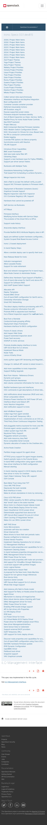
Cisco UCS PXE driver (12, 497)
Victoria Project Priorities (13, 70)
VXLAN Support (10, 145)
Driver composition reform (14, 397)
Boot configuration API (12, 102)
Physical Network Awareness (15, 380)
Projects (4, 739)
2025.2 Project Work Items (14, 45)
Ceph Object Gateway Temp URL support (20, 476)
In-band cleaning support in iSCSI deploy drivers (23, 471)
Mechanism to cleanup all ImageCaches (19, 597)
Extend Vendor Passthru (13, 539)
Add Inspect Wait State (13, 333)
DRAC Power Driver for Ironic (15, 604)
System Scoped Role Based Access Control (21, 239)
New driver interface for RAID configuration (21, 464)
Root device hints (10, 577)
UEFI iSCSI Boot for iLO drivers (16, 348)
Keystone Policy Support (13, 433)
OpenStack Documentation (28, 27)
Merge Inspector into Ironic (14, 177)
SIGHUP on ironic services (14, 341)
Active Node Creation (12, 448)
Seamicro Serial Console (13, 580)
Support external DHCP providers (17, 629)
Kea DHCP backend (11, 122)
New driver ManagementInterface (17, 624)
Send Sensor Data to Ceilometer (16, 627)
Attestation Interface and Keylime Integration (21, 99)
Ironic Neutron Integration (14, 404)
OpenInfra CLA (6, 797)
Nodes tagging (10, 137)
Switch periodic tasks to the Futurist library (21, 459)
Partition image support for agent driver (19, 452)
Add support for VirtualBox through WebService (22, 562)
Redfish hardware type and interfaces (19, 387)
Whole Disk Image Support (14, 585)
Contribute (5, 764)
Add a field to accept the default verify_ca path (22, 182)
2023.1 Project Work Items (14, 57)
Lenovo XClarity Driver (12, 355)
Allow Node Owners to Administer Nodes (20, 273)
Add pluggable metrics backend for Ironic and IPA (23, 426)
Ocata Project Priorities (13, 87)
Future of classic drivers (13, 331)
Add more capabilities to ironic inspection (20, 368)
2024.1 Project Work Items (14, 52)
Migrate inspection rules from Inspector (19, 194)
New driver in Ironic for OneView (16, 474)
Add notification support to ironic (17, 407)
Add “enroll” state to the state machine (19, 502)
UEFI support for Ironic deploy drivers (18, 634)
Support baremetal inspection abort (18, 336)
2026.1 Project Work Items (14, 42)
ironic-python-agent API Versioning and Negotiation (24, 360)
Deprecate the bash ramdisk (15, 488)
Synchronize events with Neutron (17, 142)
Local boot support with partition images (20, 565)
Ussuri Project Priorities (13, 72)
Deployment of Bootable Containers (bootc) (21, 189)
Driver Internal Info (11, 532)
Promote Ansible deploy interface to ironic (20, 345)
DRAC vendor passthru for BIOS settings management (25, 500)
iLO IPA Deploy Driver (12, 612)
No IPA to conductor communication (18, 135)
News (3, 747)
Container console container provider (18, 104)
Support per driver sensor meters (17, 162)
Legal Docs (5, 786)
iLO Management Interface (14, 545)
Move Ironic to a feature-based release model (22, 505)
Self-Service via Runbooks (14, 205)
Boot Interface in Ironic (13, 490)
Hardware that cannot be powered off (19, 201)
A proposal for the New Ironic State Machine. (21, 572)
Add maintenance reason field (15, 570)
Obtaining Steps (10, 157)
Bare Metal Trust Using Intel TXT (16, 483)
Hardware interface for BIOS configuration (20, 326)
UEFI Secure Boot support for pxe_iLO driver (21, 515)
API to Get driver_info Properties (16, 609)
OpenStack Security (8, 742)
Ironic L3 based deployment (15, 244)
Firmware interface (11, 214)
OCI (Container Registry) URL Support (19, 196)
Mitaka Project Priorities (13, 92)
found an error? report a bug (16, 719)
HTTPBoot (8, 209)
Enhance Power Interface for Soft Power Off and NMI (25, 399)
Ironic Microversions (12, 527)
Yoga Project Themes (12, 62)
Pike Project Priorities (12, 85)
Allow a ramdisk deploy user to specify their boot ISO (25, 252)
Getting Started (6, 774)
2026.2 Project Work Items (14, 40)
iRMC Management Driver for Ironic (17, 555)
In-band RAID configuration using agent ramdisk (23, 462)
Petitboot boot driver (12, 651)
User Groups (5, 754)
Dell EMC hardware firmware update (18, 644)
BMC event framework (12, 151)
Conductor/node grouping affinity (17, 321)
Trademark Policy (7, 791)
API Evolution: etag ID (12, 109)
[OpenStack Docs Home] (7, 27)
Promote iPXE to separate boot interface (20, 312)
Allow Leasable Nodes (12, 264)
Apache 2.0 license (38, 811)
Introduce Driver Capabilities (15, 149)
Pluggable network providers (15, 436)
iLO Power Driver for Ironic (14, 617)
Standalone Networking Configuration (19, 170)
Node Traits (8, 353)
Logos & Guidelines (7, 789)
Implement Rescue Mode (13, 350)
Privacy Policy (6, 794)
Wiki (2, 779)
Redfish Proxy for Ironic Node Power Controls (22, 119)
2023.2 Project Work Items (14, 55)
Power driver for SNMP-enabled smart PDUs (21, 622)
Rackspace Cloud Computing (35, 813)
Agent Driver (9, 594)
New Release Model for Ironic (15, 257)
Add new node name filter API (15, 154)
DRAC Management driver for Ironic (18, 602)
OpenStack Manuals (8, 772)
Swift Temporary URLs (12, 632)
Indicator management (13, 261)
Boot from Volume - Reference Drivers (19, 375)
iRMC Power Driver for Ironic (15, 557)
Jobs (3, 759)
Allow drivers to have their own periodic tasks (22, 534)
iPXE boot (7, 614)
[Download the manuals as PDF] (38, 671)
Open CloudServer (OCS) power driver (19, 510)
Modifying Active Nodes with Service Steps (21, 216)
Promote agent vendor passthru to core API (21, 428)
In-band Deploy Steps (12, 248)
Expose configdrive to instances (16, 537)
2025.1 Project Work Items (14, 47)
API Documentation (7, 777)
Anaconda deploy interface (14, 228)
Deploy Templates (11, 292)
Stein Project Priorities (12, 77)
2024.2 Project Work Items (14, 50)
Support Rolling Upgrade (13, 371)
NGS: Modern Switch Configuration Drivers (20, 129)
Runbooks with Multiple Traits (15, 166)
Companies (5, 762)
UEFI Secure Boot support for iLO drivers (20, 582)
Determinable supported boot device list (20, 512)
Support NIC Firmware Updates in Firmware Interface (25, 184)
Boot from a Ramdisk (12, 319)
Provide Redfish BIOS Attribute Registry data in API (24, 232)
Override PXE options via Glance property (20, 140)
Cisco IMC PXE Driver (12, 485)
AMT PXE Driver (10, 524)
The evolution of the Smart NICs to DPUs (20, 219)
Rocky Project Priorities (13, 80)
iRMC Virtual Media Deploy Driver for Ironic (20, 507)
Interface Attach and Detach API (16, 402)
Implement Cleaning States (14, 550)
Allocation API (9, 290)
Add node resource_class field (15, 438)
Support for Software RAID (14, 283)
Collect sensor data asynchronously (18, 97)
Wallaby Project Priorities (13, 67)
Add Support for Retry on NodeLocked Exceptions (24, 592)
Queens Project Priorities (13, 82)
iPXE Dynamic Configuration (15, 646)
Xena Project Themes (12, 65)
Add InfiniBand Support (13, 411)
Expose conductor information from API (19, 309)
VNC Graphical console (13, 656)
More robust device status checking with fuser (22, 599)
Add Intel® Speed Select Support (17, 285)
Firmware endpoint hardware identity (18, 114)
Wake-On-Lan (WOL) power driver (17, 520)
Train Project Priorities (12, 75)
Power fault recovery (12, 338)
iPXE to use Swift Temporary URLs (17, 416)
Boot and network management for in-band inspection (25, 271)
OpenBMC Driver (10, 649)
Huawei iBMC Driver (11, 295)
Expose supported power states (16, 112)
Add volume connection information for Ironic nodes (24, 383)
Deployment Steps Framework (16, 324)
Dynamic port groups (12, 378)
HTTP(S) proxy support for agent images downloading (25, 457)
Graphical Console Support (14, 191)
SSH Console (9, 479)
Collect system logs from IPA (15, 431)
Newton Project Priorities (13, 90)
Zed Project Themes (12, 60)
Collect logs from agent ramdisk (16, 414)
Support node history (12, 223)
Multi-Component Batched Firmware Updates (22, 127)
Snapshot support (11, 654)
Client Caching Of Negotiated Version (18, 517)
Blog (2, 744)
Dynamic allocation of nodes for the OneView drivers (24, 443)
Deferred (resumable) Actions (15, 107)
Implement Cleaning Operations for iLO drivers (22, 542)
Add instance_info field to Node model (19, 589)
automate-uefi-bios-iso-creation (16, 529)
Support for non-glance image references (20, 575)
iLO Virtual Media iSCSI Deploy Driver (18, 619)
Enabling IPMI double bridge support (18, 607)
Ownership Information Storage (16, 300)
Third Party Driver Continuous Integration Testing (23, 421)
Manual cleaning (10, 467)
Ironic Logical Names (12, 567)
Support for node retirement (15, 266)
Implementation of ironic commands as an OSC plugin (25, 419)
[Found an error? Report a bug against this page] (43, 671)
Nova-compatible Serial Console (16, 441)
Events (3, 757)
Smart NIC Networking (13, 302)
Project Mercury (10, 124)
